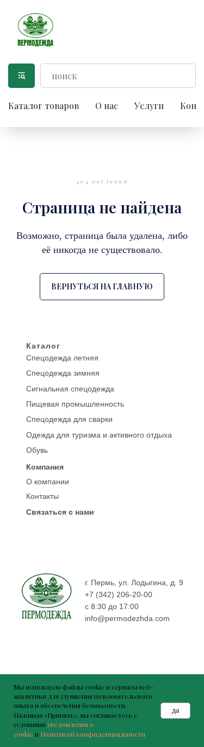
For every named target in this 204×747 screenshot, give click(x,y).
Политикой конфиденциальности (92, 734)
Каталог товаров (43, 105)
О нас (106, 105)
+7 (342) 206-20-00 (118, 594)
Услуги (149, 105)
